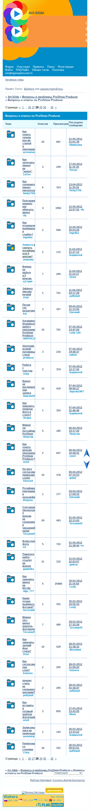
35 (51, 107)
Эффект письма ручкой (27, 291)
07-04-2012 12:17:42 (75, 368)
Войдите (29, 88)
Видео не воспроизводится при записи (33, 387)
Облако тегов (40, 69)
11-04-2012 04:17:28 (75, 292)
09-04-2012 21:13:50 (75, 308)
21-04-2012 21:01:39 (75, 140)
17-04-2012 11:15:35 (75, 165)
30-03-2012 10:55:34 (75, 603)
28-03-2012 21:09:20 (75, 666)
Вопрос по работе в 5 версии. (27, 272)
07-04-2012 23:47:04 (75, 328)
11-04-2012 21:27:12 (75, 251)
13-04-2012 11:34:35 (75, 186)
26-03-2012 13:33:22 (75, 730)
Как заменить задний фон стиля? (28, 645)
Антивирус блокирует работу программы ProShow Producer (29, 328)
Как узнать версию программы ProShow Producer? (29, 451)
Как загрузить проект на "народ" (28, 165)
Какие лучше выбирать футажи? (28, 603)
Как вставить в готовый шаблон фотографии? (31, 710)
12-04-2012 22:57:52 (75, 208)
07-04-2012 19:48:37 (75, 350)
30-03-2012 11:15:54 (75, 582)
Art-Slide (13, 96)
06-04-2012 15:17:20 (75, 429)
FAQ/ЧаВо (22, 69)
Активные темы (14, 79)
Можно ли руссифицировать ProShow (33, 429)
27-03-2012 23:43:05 (75, 710)
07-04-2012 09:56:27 (75, 387)
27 (33, 107)
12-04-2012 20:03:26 (75, 228)
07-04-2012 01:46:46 (75, 409)
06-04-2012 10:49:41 (75, 452)
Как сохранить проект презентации (30, 186)
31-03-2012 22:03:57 (75, 560)
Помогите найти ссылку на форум (28, 560)
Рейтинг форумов (40, 780)
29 (40, 107)
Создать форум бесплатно (69, 780)
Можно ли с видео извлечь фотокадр (28, 623)
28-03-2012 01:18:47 (75, 686)
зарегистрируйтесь (51, 88)
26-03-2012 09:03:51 (75, 746)
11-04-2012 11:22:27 (75, 273)
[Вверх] (87, 456)
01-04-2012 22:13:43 (75, 519)
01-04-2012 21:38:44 (75, 544)
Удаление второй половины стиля (28, 350)
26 (29, 107)
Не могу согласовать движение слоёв (30, 473)
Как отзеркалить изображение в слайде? (30, 228)
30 (44, 107)
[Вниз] (87, 468)
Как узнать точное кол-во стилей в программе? (29, 140)
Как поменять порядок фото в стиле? (28, 409)
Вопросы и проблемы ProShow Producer (50, 96)
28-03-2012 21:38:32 (75, 645)
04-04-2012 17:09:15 (75, 493)
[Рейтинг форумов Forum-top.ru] (54, 792)
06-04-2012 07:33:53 (75, 473)
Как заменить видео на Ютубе (28, 582)
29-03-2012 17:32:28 (75, 623)
